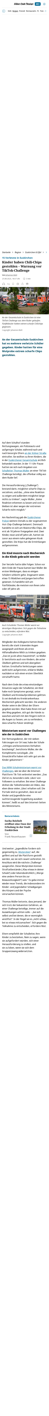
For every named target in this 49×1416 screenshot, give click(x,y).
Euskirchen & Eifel (33, 252)
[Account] (44, 4)
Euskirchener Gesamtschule (22, 460)
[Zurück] (3, 11)
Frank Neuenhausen (15, 836)
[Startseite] (24, 4)
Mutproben (24, 852)
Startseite (6, 252)
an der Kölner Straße (35, 453)
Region (18, 252)
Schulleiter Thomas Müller (15, 470)
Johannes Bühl (11, 275)
